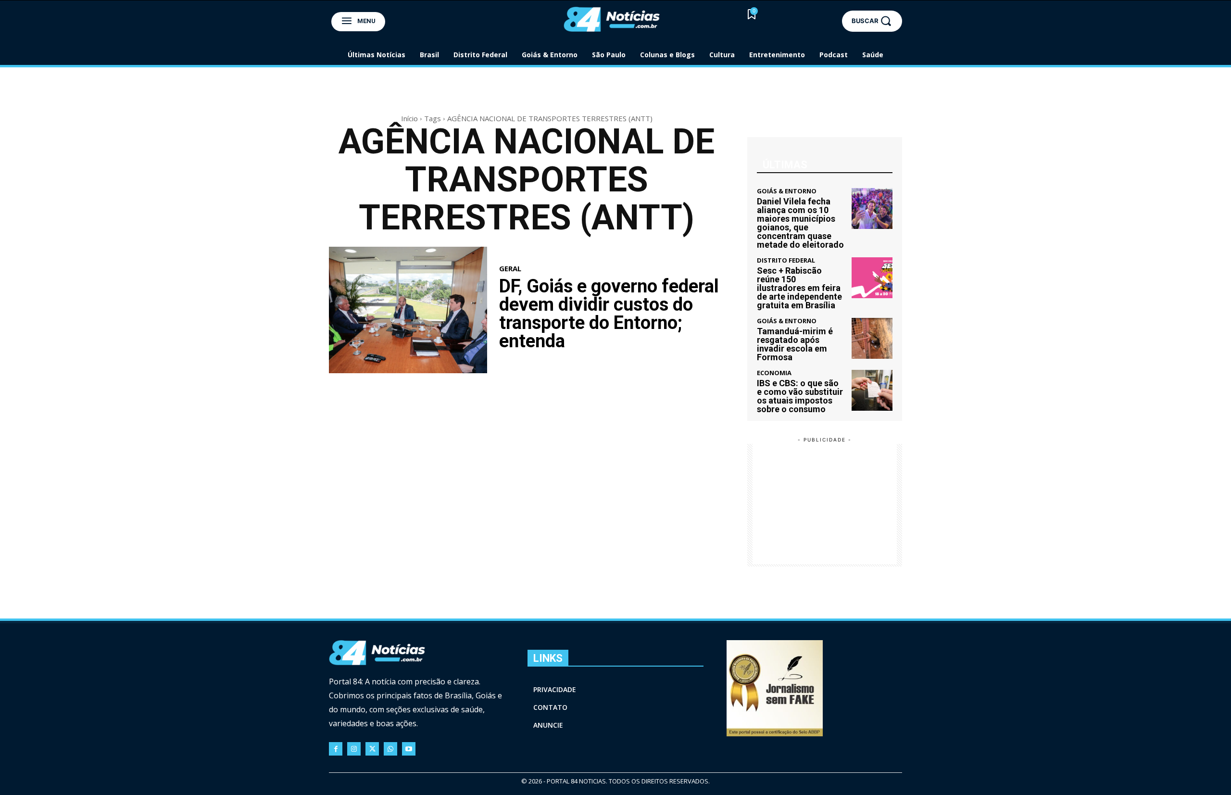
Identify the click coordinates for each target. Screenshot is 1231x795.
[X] (372, 749)
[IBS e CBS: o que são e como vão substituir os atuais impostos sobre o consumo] (872, 390)
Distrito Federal (786, 260)
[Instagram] (354, 749)
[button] (872, 21)
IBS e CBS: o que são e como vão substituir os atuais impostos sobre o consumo (800, 396)
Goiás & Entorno (786, 191)
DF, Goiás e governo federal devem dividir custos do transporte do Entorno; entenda (609, 314)
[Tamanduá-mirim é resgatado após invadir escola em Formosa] (872, 338)
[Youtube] (408, 749)
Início (409, 118)
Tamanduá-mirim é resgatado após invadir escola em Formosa (795, 344)
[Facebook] (335, 749)
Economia (774, 373)
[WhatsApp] (390, 749)
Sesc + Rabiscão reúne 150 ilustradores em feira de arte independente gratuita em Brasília (799, 287)
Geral (510, 268)
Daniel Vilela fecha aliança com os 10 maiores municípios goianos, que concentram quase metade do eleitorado (800, 223)
